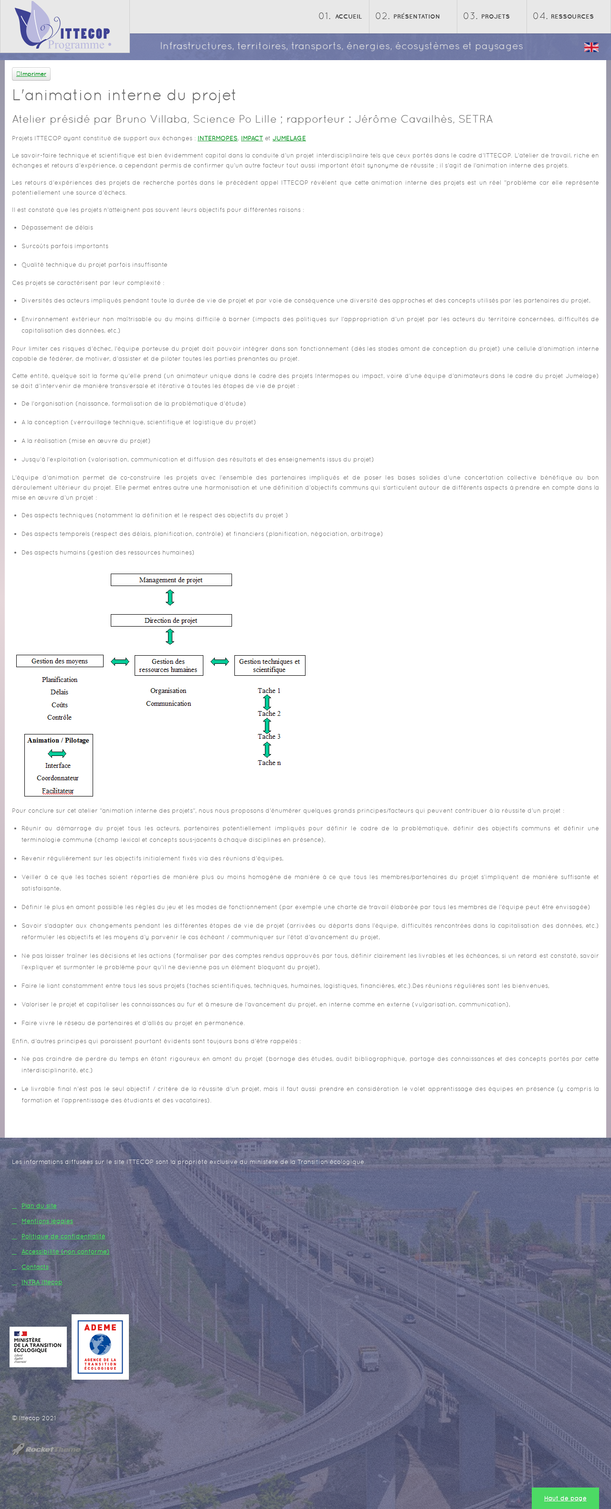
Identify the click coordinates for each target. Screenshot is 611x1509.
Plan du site (39, 1205)
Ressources (572, 16)
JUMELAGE (289, 138)
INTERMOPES (218, 138)
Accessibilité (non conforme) (65, 1251)
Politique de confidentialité (63, 1236)
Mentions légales (47, 1221)
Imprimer (33, 74)
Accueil (348, 16)
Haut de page (565, 1498)
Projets (495, 16)
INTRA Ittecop (42, 1282)
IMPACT (252, 138)
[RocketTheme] (54, 1449)
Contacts (35, 1266)
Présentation (416, 16)
